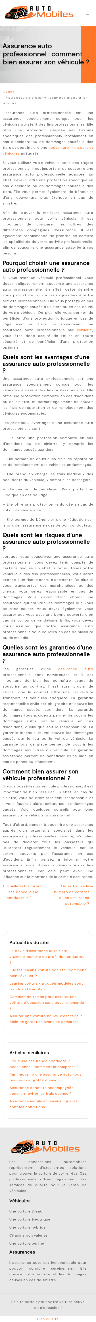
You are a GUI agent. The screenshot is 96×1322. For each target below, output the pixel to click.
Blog (11, 91)
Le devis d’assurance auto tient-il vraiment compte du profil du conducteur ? (48, 956)
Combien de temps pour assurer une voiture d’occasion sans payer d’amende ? (47, 1002)
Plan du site (48, 1319)
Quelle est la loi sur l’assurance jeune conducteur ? (24, 892)
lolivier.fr (84, 330)
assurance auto (75, 669)
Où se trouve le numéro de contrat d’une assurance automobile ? (71, 895)
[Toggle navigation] (88, 13)
